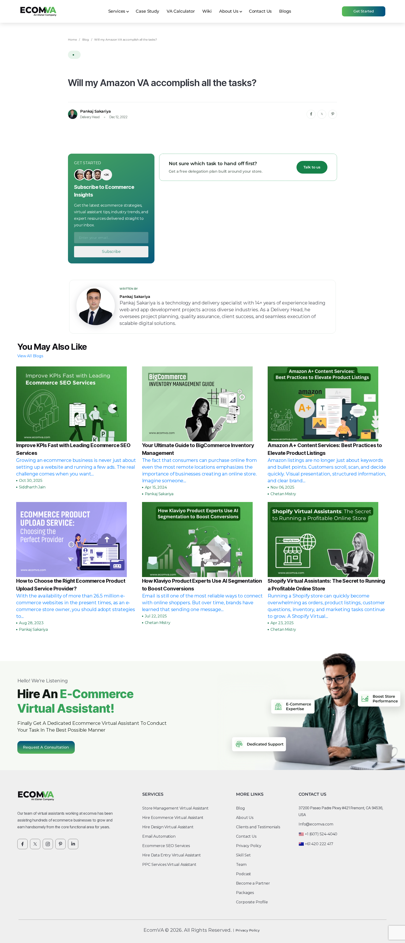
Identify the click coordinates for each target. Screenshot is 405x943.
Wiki (207, 11)
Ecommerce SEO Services (166, 846)
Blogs (285, 11)
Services (116, 11)
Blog (85, 39)
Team (241, 864)
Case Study (147, 11)
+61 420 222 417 (319, 844)
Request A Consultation (46, 747)
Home (72, 39)
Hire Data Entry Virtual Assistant (171, 855)
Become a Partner (253, 883)
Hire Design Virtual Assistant (167, 827)
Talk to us (312, 167)
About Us (228, 11)
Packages (245, 892)
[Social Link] (22, 844)
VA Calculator (181, 11)
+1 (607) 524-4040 (321, 834)
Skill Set (243, 855)
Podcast (243, 874)
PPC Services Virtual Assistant (169, 864)
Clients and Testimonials (258, 827)
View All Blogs (30, 356)
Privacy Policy (248, 846)
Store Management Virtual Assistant (175, 808)
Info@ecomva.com (316, 824)
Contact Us (260, 11)
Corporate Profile (252, 902)
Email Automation (158, 836)
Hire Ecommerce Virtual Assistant (172, 817)
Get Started (363, 11)
